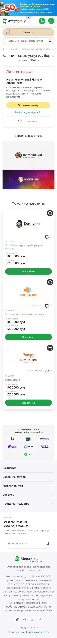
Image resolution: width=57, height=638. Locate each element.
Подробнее (28, 271)
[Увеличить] (50, 213)
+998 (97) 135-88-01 (15, 522)
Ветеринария (12, 379)
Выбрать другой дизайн (28, 112)
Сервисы (9, 494)
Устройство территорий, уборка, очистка (24, 247)
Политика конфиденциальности (28, 632)
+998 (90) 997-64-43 (16, 526)
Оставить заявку (28, 105)
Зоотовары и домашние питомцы (24, 314)
